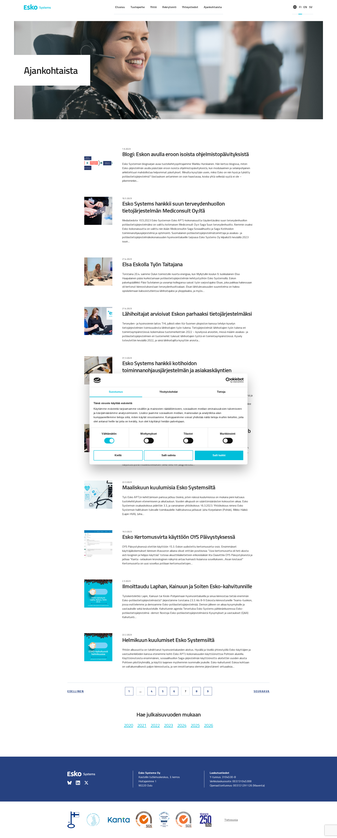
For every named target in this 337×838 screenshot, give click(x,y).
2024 (181, 725)
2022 (155, 725)
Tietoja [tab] (221, 391)
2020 (128, 725)
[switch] (149, 441)
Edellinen (75, 691)
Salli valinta (168, 455)
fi (300, 7)
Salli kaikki (219, 455)
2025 (195, 725)
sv (310, 7)
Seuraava (262, 691)
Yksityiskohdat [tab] (168, 391)
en (305, 7)
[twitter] (86, 783)
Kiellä (118, 455)
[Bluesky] (69, 783)
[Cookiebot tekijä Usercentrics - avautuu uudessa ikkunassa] (228, 380)
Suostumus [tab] (116, 391)
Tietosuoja (231, 820)
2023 (168, 725)
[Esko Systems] (37, 7)
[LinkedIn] (78, 783)
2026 (208, 725)
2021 (141, 725)
